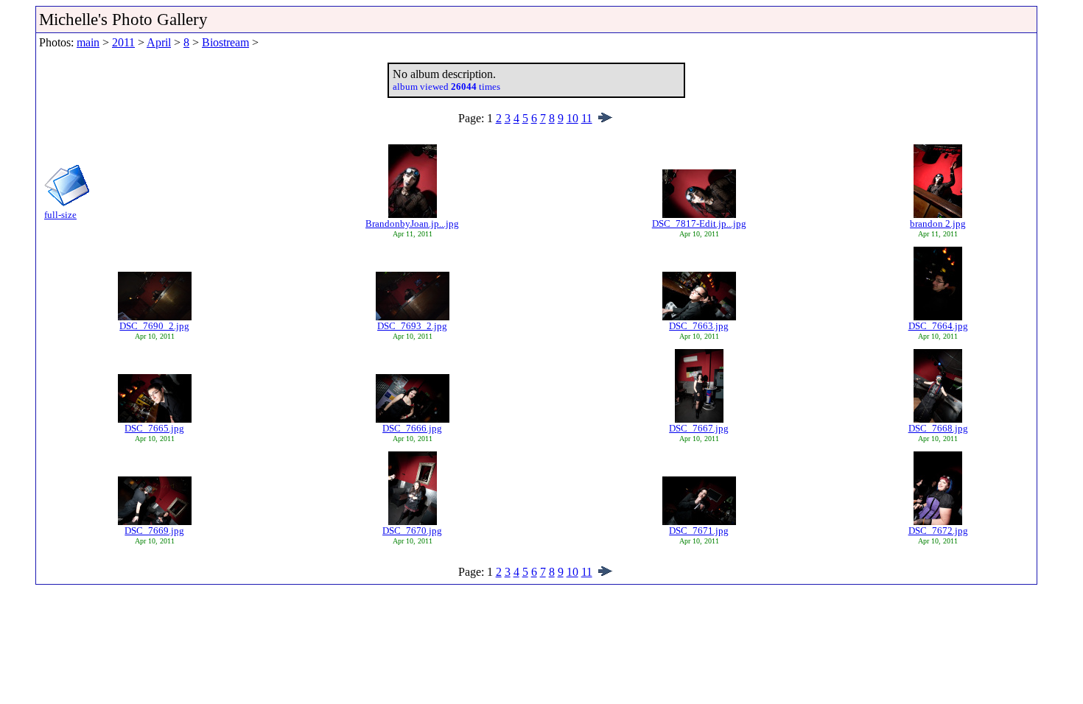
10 (572, 118)
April (159, 42)
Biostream (225, 42)
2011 (123, 42)
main (88, 42)
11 (586, 118)
